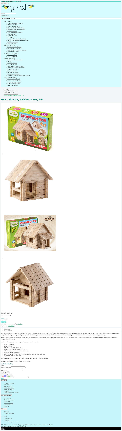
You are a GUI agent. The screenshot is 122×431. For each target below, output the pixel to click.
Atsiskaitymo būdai (9, 388)
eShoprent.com (23, 426)
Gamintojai (7, 401)
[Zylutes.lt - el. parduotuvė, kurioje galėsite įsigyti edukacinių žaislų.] (18, 12)
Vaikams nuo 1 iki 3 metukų (14, 48)
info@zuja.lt (12, 1)
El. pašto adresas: (5, 367)
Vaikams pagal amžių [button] (9, 45)
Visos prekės (7, 398)
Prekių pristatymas (9, 389)
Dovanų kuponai (8, 403)
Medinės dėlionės (12, 71)
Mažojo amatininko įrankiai (14, 32)
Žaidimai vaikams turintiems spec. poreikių (18, 75)
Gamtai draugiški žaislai (13, 26)
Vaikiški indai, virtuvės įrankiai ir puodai (17, 40)
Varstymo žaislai (11, 43)
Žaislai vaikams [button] (8, 21)
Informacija (4, 380)
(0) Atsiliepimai (8, 330)
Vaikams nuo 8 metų (13, 51)
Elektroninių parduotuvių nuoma (9, 426)
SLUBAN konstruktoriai (13, 83)
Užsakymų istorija (9, 413)
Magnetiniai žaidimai (12, 69)
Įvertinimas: (4, 372)
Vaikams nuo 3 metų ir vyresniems (16, 50)
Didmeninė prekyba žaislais (11, 392)
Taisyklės (6, 391)
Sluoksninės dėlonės (12, 72)
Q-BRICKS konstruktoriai (14, 82)
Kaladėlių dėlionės (12, 64)
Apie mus (6, 384)
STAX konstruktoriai (12, 85)
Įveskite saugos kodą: (6, 374)
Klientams (3, 409)
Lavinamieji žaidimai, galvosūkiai (16, 67)
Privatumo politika (9, 383)
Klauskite (20, 324)
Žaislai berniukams (12, 55)
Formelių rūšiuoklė (12, 24)
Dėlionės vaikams (12, 63)
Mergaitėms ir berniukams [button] (11, 53)
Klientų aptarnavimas (6, 395)
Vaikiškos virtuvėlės (12, 42)
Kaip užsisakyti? (8, 386)
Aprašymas (7, 329)
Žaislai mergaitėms (12, 56)
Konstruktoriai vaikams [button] (10, 77)
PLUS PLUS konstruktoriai (14, 80)
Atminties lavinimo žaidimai (14, 60)
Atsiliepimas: (4, 370)
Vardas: (3, 365)
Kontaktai (18, 1)
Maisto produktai (12, 31)
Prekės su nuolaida (9, 400)
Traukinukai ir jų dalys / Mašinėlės (16, 39)
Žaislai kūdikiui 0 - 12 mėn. (14, 47)
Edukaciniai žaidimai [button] (9, 58)
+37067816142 (5, 1)
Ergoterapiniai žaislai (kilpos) (15, 23)
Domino (9, 61)
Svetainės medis (8, 404)
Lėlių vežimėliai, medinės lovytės (16, 29)
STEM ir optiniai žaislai (13, 74)
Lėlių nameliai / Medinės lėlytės (15, 28)
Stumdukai (10, 37)
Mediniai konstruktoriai (13, 79)
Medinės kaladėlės (12, 35)
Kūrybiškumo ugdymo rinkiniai (15, 66)
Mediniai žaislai (11, 34)
